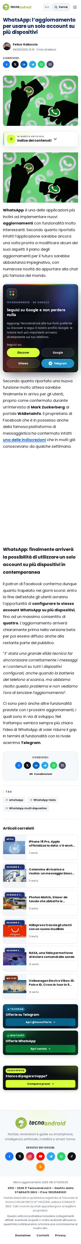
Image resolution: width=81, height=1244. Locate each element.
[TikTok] (72, 1156)
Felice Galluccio (25, 44)
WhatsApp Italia (44, 800)
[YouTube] (40, 1156)
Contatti (43, 1235)
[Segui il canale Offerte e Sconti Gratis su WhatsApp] (61, 1156)
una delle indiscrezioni (24, 439)
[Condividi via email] (50, 64)
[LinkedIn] (23, 64)
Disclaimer (23, 1235)
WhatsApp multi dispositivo (28, 808)
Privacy (60, 1235)
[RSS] (40, 1167)
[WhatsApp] (41, 64)
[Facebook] (6, 64)
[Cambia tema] (47, 7)
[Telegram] (32, 64)
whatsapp (16, 800)
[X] (15, 64)
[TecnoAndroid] (19, 7)
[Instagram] (30, 1156)
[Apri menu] (75, 7)
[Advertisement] (40, 469)
